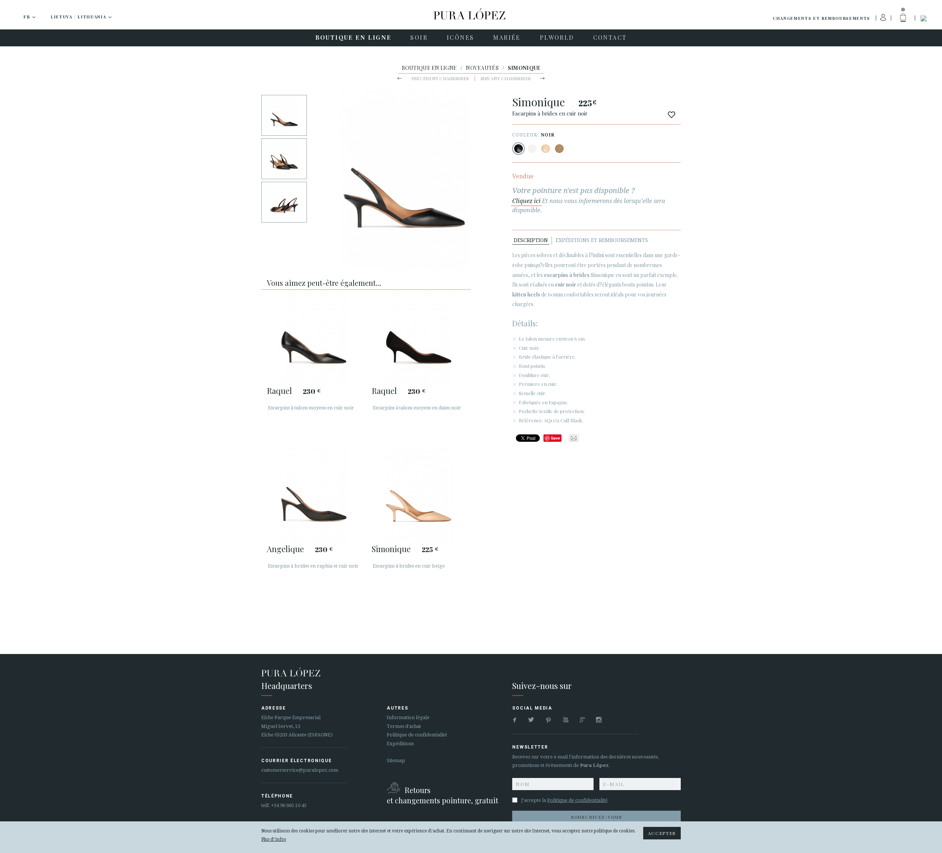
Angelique (285, 548)
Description (531, 240)
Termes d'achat (404, 726)
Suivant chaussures (506, 78)
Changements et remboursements (821, 18)
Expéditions (400, 743)
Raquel (279, 390)
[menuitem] (353, 37)
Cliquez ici (526, 201)
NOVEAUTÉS (482, 67)
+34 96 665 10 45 (289, 805)
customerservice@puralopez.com (299, 770)
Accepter (662, 833)
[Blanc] (532, 148)
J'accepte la (564, 800)
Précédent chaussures (440, 78)
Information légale (408, 717)
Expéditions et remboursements (602, 240)
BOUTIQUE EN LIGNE (429, 67)
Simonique (391, 548)
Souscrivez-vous (596, 817)
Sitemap (396, 760)
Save (555, 438)
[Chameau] (559, 148)
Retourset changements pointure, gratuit (442, 795)
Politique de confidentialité (417, 735)
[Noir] (518, 148)
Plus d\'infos (273, 839)
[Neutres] (545, 148)
